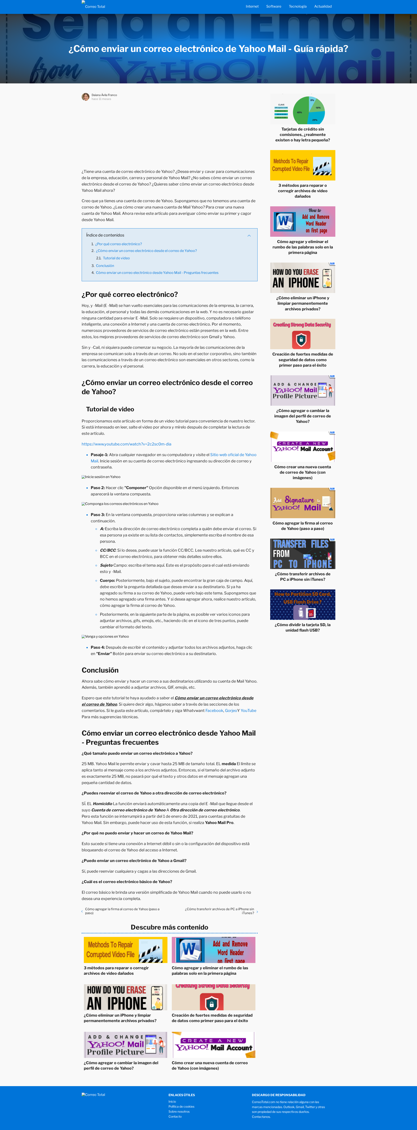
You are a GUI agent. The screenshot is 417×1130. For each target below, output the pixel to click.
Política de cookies (181, 1106)
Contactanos (261, 1116)
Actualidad (323, 6)
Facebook (214, 710)
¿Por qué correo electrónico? (118, 244)
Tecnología (298, 6)
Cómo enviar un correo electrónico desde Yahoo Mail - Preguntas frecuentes (157, 273)
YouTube (248, 710)
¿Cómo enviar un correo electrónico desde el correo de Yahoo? (146, 251)
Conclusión (105, 266)
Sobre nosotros (179, 1111)
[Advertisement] (170, 133)
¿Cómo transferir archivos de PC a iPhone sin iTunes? (219, 911)
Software (273, 6)
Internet (252, 6)
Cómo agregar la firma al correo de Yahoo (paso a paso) (122, 911)
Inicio (172, 1101)
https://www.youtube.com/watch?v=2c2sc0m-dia (126, 444)
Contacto (175, 1116)
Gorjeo (231, 710)
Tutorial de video (116, 258)
